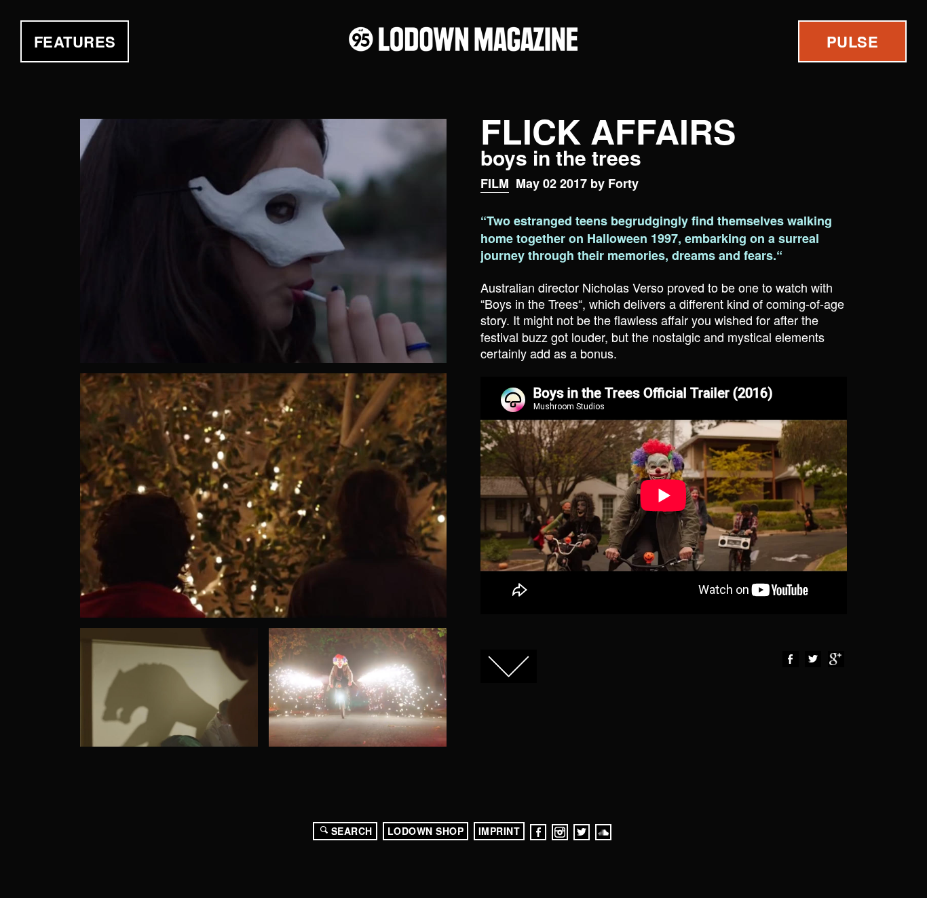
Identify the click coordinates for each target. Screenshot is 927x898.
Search (352, 831)
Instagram (560, 832)
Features (75, 41)
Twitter (813, 659)
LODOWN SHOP (425, 831)
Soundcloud (603, 832)
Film (494, 183)
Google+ (836, 659)
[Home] (463, 39)
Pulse (853, 41)
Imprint (499, 831)
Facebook (790, 659)
